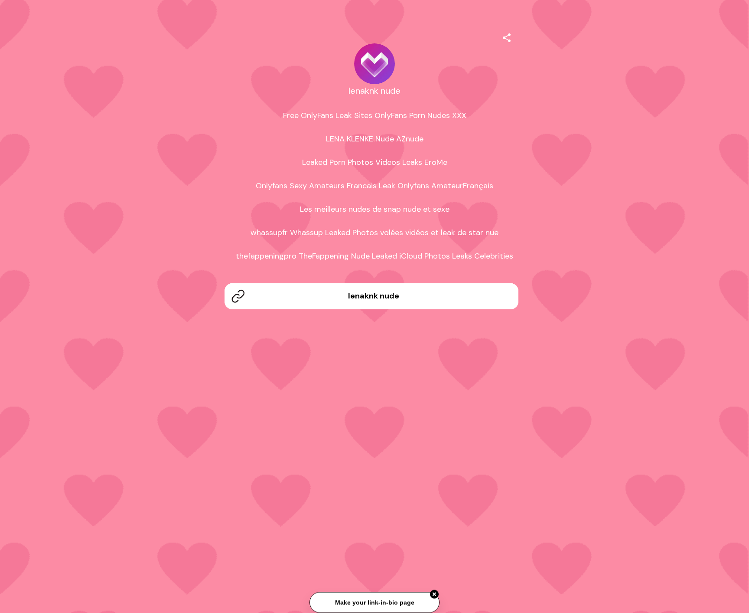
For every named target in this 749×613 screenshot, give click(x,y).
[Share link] (507, 36)
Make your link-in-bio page (374, 603)
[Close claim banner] (434, 595)
